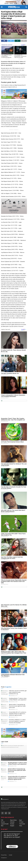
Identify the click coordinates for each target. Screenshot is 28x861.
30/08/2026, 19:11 (13, 695)
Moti (2, 825)
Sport (20, 820)
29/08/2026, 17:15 (13, 717)
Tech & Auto (22, 823)
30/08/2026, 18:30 (13, 701)
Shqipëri (12, 825)
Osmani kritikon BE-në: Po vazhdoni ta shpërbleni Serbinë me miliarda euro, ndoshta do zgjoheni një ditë (17, 714)
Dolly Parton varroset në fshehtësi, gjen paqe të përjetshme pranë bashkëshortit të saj (18, 692)
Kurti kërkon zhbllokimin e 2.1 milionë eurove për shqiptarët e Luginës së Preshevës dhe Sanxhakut (17, 721)
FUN (2, 820)
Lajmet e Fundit (4, 823)
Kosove (3, 822)
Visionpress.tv (4, 857)
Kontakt (10, 855)
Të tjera (21, 822)
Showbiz (12, 823)
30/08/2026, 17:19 (13, 709)
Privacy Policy (4, 855)
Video (20, 825)
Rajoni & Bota (13, 820)
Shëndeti (12, 822)
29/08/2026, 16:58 (13, 724)
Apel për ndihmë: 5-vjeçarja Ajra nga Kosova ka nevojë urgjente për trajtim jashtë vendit (17, 706)
